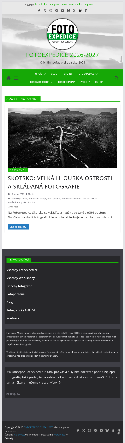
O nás (38, 73)
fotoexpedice (54, 198)
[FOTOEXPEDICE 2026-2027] (8, 78)
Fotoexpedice (85, 73)
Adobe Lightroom (18, 198)
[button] (44, 74)
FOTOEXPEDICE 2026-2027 (62, 54)
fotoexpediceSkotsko (71, 198)
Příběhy (85, 81)
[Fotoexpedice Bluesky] (68, 10)
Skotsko (31, 202)
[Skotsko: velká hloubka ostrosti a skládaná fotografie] (62, 138)
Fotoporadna (66, 81)
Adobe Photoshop (37, 198)
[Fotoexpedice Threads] (74, 10)
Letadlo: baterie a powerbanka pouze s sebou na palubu (64, 4)
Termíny (67, 73)
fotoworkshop (39, 81)
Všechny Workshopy (21, 278)
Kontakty (13, 318)
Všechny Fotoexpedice (22, 270)
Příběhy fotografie (17, 170)
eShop (99, 81)
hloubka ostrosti (90, 198)
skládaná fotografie (17, 202)
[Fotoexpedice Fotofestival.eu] (80, 10)
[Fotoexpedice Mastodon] (86, 10)
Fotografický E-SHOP (21, 310)
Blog (54, 73)
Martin (31, 194)
